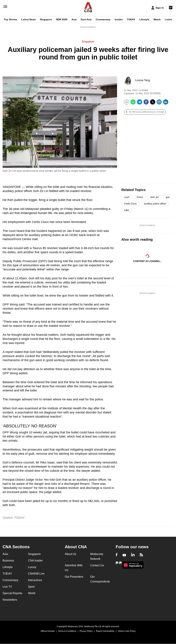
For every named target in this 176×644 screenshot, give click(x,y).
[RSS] (141, 555)
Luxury (32, 567)
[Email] (159, 103)
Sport (31, 586)
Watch (157, 19)
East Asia (86, 19)
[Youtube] (124, 555)
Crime (140, 197)
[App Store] (120, 564)
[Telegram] (139, 103)
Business (8, 560)
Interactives (35, 580)
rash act (154, 197)
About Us (70, 554)
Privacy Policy (86, 631)
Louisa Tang (142, 80)
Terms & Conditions (67, 631)
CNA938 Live (36, 573)
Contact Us (97, 565)
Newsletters (10, 599)
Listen (168, 19)
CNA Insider (35, 560)
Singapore (46, 19)
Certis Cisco (130, 203)
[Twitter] (152, 103)
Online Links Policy (127, 631)
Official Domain (48, 631)
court (126, 197)
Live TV (7, 586)
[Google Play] (117, 564)
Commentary (103, 19)
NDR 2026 (61, 19)
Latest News (28, 19)
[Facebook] (146, 103)
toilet (126, 210)
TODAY (131, 19)
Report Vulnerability (105, 631)
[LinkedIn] (165, 103)
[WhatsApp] (133, 103)
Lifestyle (144, 19)
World (31, 593)
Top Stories (10, 19)
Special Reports (12, 593)
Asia (74, 19)
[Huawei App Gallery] (133, 565)
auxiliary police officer (155, 203)
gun (168, 197)
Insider (119, 19)
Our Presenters (74, 576)
